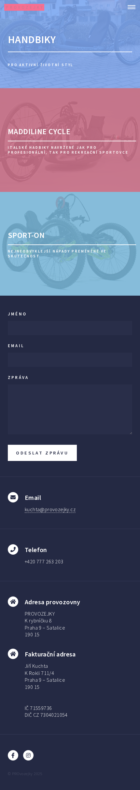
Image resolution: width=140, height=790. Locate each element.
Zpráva (18, 377)
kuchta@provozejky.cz (50, 509)
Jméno (17, 313)
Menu (129, 7)
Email (16, 345)
